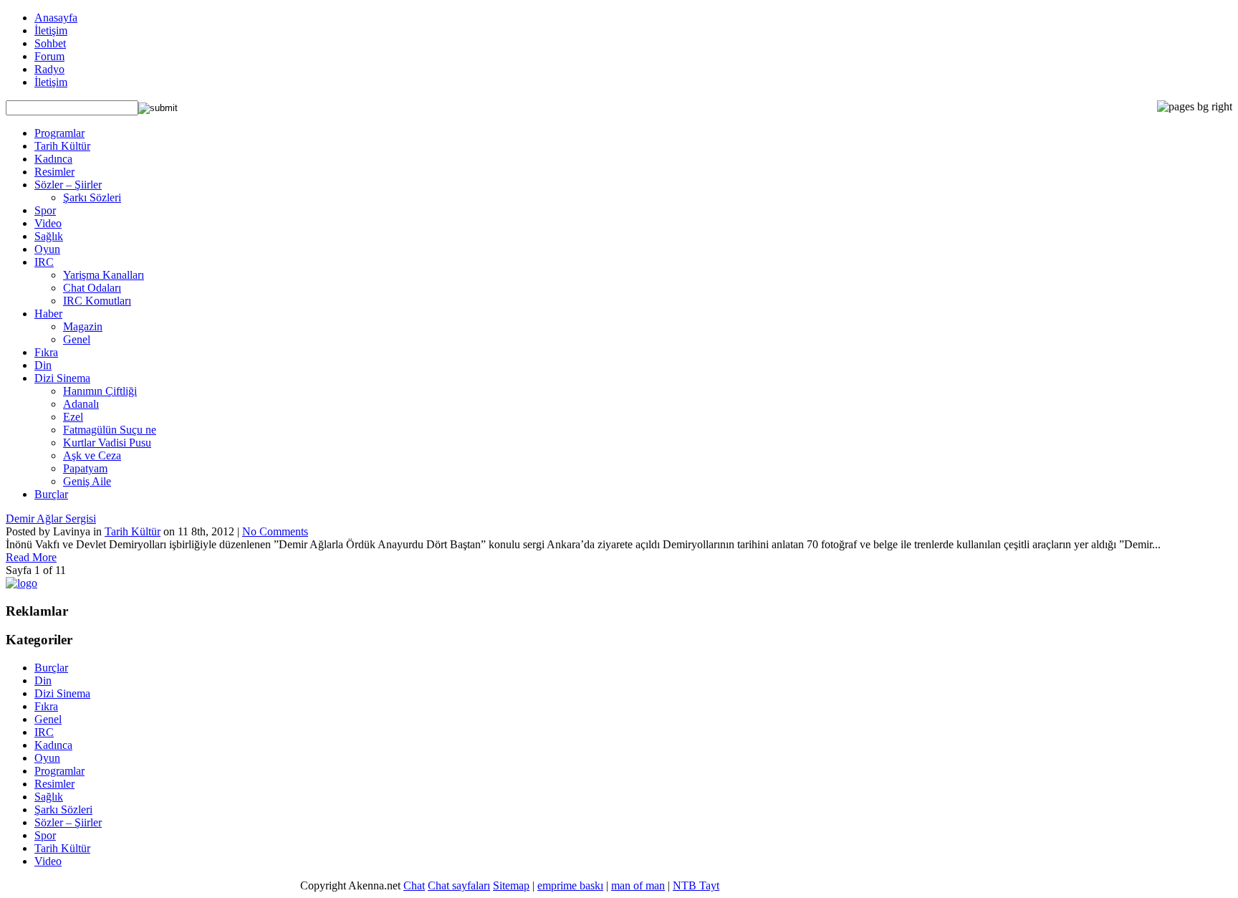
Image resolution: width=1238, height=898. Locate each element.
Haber (48, 313)
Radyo (49, 69)
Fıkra (46, 352)
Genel (76, 339)
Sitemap (511, 885)
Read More (31, 557)
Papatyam (85, 468)
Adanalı (81, 404)
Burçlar (51, 494)
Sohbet (50, 43)
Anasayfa (55, 17)
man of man (638, 885)
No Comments (275, 531)
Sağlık (48, 236)
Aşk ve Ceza (92, 455)
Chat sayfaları (459, 885)
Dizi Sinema (62, 378)
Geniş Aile (87, 481)
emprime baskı (570, 885)
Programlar (59, 133)
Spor (45, 210)
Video (48, 223)
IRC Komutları (97, 301)
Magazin (82, 326)
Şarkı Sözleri (92, 197)
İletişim (50, 30)
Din (43, 365)
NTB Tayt (696, 885)
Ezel (73, 417)
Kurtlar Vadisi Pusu (107, 442)
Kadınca (53, 159)
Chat (414, 885)
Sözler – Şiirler (68, 184)
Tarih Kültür (62, 146)
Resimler (54, 172)
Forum (49, 56)
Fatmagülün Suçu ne (109, 430)
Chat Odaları (92, 288)
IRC (44, 262)
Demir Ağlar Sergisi (51, 518)
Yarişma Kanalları (103, 275)
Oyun (47, 249)
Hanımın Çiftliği (100, 391)
